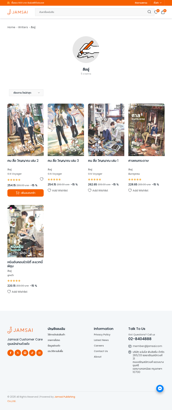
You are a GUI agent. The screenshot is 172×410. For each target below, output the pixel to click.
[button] (26, 92)
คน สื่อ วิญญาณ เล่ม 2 (23, 160)
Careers (99, 345)
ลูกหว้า (10, 275)
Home (11, 27)
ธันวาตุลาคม (134, 173)
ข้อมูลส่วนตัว (54, 345)
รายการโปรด (54, 340)
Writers (23, 27)
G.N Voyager (14, 173)
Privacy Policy (102, 334)
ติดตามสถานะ (141, 2)
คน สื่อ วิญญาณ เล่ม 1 (103, 160)
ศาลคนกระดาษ (138, 160)
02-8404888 (140, 338)
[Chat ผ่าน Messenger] (160, 388)
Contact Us (101, 351)
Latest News (101, 340)
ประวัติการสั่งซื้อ (55, 351)
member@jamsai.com (147, 346)
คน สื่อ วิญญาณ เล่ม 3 (63, 160)
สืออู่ (86, 69)
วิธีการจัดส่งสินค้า (56, 334)
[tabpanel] (86, 204)
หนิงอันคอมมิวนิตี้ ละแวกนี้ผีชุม (25, 264)
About (97, 356)
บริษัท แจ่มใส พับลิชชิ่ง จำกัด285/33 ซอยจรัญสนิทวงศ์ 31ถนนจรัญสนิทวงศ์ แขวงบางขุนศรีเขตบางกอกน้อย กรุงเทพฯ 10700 (148, 362)
